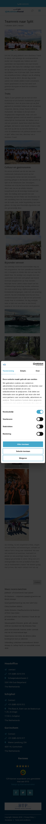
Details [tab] (23, 371)
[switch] (40, 419)
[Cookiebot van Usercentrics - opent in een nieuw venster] (33, 364)
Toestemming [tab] (8, 371)
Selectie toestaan (23, 451)
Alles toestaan (23, 444)
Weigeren (23, 458)
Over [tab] (38, 371)
